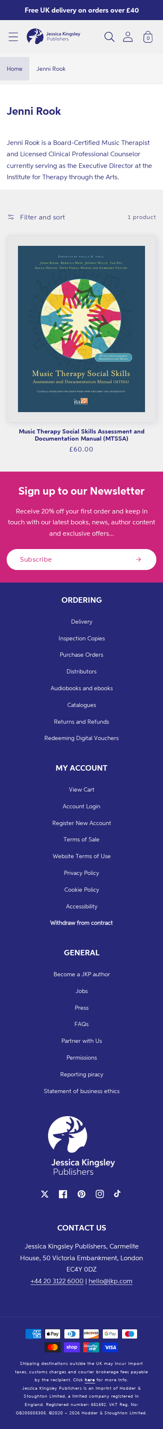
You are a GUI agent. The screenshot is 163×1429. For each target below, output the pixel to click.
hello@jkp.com (110, 1281)
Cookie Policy (81, 889)
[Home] (53, 36)
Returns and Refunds (81, 721)
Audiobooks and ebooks (82, 687)
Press (82, 1007)
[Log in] (128, 36)
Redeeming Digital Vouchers (81, 737)
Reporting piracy (81, 1074)
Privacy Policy (81, 872)
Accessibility (81, 906)
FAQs (81, 1023)
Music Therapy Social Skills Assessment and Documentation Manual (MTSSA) (82, 435)
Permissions (81, 1057)
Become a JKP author (81, 974)
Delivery (81, 621)
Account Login (81, 806)
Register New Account (81, 822)
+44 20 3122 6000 (57, 1281)
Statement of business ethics (82, 1090)
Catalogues (81, 704)
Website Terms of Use (82, 855)
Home (15, 68)
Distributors (81, 671)
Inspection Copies (82, 638)
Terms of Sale (81, 839)
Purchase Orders (81, 654)
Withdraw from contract (81, 922)
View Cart (81, 789)
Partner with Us (81, 1040)
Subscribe (36, 559)
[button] (13, 37)
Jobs (82, 990)
